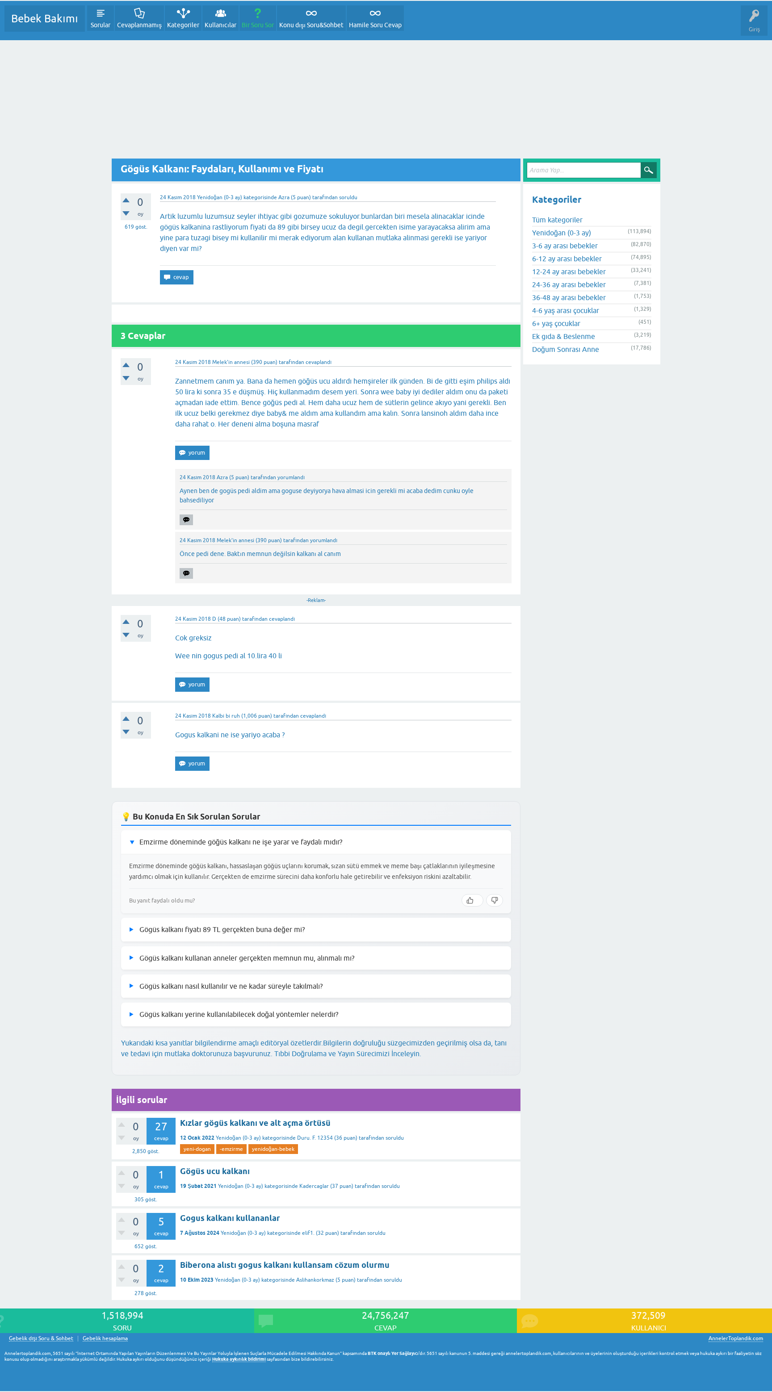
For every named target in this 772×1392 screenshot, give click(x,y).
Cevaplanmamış (139, 25)
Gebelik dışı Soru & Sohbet (41, 1339)
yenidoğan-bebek (273, 1149)
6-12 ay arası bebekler (567, 259)
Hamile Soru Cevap (375, 25)
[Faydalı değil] (494, 900)
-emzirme (231, 1149)
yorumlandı (291, 477)
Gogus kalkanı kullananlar (230, 1218)
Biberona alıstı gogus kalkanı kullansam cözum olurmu (285, 1265)
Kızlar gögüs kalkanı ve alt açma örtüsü (255, 1123)
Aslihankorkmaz (315, 1280)
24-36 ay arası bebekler (569, 284)
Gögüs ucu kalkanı (215, 1171)
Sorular (100, 25)
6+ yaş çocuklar (556, 323)
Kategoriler (183, 25)
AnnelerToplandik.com (736, 1338)
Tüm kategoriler (557, 220)
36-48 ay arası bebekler (569, 297)
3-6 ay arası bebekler (565, 246)
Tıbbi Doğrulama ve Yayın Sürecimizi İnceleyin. (347, 1053)
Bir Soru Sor (258, 25)
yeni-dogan (197, 1149)
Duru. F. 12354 (315, 1138)
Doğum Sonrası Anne (565, 349)
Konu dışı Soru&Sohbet (311, 25)
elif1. (308, 1233)
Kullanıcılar (220, 25)
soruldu (348, 197)
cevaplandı (318, 362)
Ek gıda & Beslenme (563, 336)
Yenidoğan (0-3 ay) (219, 197)
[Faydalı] (472, 900)
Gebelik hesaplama (105, 1339)
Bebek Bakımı (44, 19)
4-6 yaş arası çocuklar (565, 310)
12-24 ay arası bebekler (569, 272)
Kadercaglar (314, 1186)
